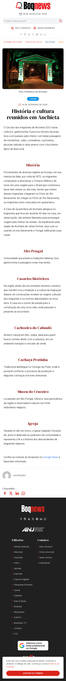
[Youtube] (29, 34)
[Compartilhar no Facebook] (4, 493)
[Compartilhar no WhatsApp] (23, 493)
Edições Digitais (21, 579)
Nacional (50, 42)
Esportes (18, 573)
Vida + (17, 563)
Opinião (17, 568)
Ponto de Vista (33, 42)
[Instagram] (25, 34)
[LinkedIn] (41, 34)
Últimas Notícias (13, 42)
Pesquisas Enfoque (23, 584)
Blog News (19, 612)
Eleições (18, 606)
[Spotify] (37, 34)
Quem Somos (45, 557)
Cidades (18, 595)
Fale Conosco (46, 546)
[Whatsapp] (45, 34)
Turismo (33, 99)
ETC (16, 633)
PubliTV (17, 617)
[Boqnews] (33, 6)
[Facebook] (21, 34)
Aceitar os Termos (33, 673)
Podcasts (18, 557)
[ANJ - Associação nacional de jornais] (33, 529)
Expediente (44, 563)
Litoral (17, 590)
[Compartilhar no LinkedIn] (17, 493)
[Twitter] (33, 34)
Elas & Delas (20, 601)
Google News (50, 457)
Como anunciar (46, 552)
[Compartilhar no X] (11, 493)
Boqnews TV (20, 623)
